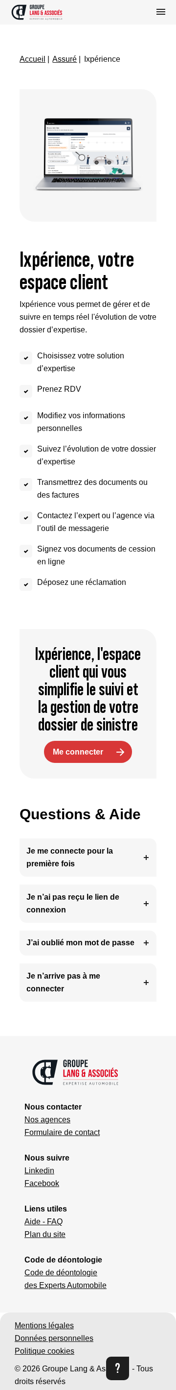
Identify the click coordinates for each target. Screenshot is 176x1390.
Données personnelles (54, 1338)
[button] (51, 12)
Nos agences (47, 1119)
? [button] (117, 1368)
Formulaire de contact (62, 1132)
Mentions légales (44, 1325)
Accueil (32, 59)
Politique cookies (44, 1351)
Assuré (64, 59)
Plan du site (45, 1234)
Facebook (41, 1183)
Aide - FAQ (43, 1221)
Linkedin (39, 1170)
